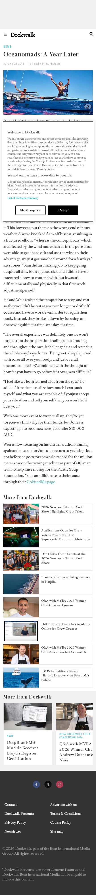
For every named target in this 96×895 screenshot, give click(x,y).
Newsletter (12, 831)
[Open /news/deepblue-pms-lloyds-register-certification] (28, 717)
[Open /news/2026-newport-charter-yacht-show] (21, 522)
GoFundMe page (41, 481)
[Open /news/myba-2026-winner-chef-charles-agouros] (21, 616)
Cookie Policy (60, 822)
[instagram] (59, 784)
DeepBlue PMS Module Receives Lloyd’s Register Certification (22, 750)
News (10, 736)
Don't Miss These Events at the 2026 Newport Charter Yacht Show (63, 558)
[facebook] (36, 784)
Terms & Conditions (65, 813)
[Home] (23, 34)
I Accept (63, 210)
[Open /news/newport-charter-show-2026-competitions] (21, 569)
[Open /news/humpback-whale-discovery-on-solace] (21, 686)
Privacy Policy (15, 822)
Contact (10, 804)
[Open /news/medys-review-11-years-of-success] (21, 592)
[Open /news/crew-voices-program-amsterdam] (21, 545)
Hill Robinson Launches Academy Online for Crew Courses (65, 626)
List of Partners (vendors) (22, 198)
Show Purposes (30, 210)
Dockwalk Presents (19, 813)
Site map (57, 831)
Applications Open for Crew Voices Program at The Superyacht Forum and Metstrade (65, 535)
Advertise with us (63, 804)
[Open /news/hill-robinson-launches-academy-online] (21, 639)
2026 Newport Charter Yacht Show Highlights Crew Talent (62, 509)
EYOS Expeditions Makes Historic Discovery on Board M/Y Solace (65, 675)
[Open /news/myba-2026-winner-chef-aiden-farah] (21, 663)
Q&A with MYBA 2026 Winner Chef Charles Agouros (63, 603)
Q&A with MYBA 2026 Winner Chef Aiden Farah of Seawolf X (63, 649)
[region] (48, 171)
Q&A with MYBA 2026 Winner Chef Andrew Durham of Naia (77, 752)
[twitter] (48, 784)
